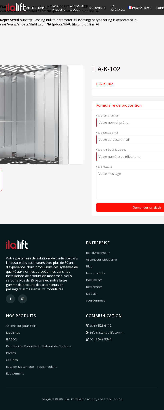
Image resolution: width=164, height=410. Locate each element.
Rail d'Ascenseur (98, 253)
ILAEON (11, 339)
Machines (13, 332)
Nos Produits (58, 7)
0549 (100, 339)
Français (139, 7)
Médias (91, 294)
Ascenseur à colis (77, 7)
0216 (100, 326)
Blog (89, 266)
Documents (97, 8)
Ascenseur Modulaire (101, 259)
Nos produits (95, 273)
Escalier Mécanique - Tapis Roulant (31, 366)
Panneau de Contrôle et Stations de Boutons (38, 346)
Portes (11, 353)
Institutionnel (36, 8)
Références (94, 287)
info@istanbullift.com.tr (107, 332)
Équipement (15, 373)
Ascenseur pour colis (21, 326)
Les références (118, 7)
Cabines (12, 360)
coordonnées (95, 300)
